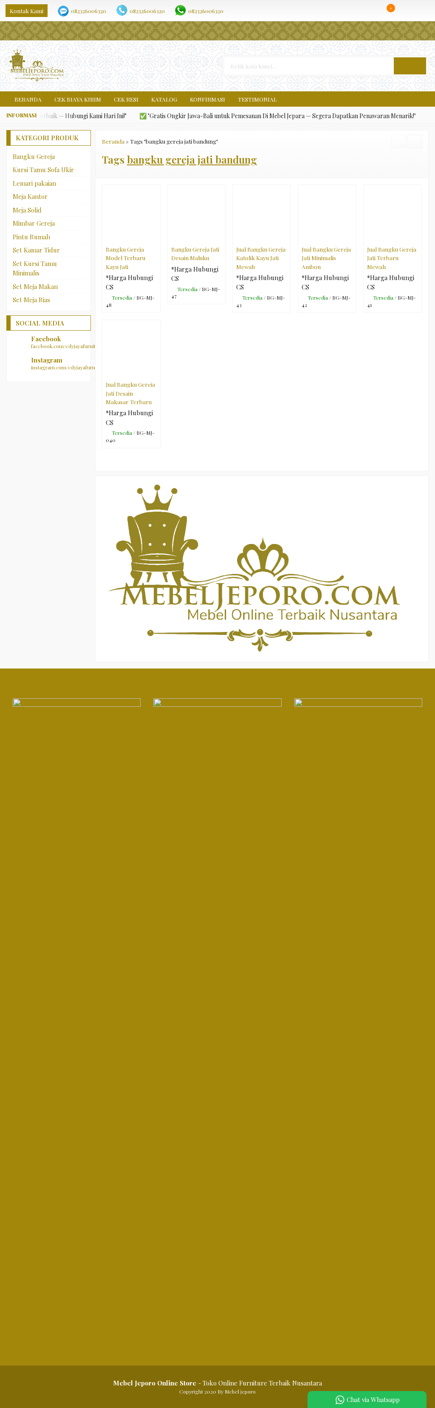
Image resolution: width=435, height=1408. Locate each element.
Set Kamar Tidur (36, 250)
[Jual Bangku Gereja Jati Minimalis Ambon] (327, 213)
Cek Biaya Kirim (77, 99)
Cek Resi (126, 99)
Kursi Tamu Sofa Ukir (43, 169)
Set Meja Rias (31, 299)
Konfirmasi (207, 99)
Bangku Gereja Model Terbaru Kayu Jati (125, 257)
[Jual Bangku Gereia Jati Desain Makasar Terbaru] (131, 348)
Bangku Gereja (34, 156)
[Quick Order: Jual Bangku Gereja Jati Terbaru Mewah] (417, 236)
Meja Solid (27, 210)
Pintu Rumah (31, 236)
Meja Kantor (30, 196)
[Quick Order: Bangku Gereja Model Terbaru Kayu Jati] (155, 236)
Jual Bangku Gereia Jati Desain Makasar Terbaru (130, 392)
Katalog (164, 99)
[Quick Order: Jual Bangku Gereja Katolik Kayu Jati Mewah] (286, 236)
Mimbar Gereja (34, 223)
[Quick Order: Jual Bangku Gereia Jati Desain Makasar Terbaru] (155, 371)
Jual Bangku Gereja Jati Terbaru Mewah (391, 257)
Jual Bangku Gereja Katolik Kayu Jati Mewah (260, 257)
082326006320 (88, 10)
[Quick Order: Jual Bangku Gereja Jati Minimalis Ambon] (351, 236)
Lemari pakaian (34, 183)
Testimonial (257, 99)
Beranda (27, 99)
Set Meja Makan (35, 286)
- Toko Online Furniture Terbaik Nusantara (217, 1383)
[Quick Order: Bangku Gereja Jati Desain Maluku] (220, 236)
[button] (410, 65)
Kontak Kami (26, 10)
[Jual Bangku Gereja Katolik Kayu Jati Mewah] (262, 213)
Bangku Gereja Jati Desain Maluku (195, 253)
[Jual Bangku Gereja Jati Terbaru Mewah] (392, 213)
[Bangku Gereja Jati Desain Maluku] (197, 213)
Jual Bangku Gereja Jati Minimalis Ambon (326, 257)
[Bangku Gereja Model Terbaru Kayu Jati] (131, 213)
